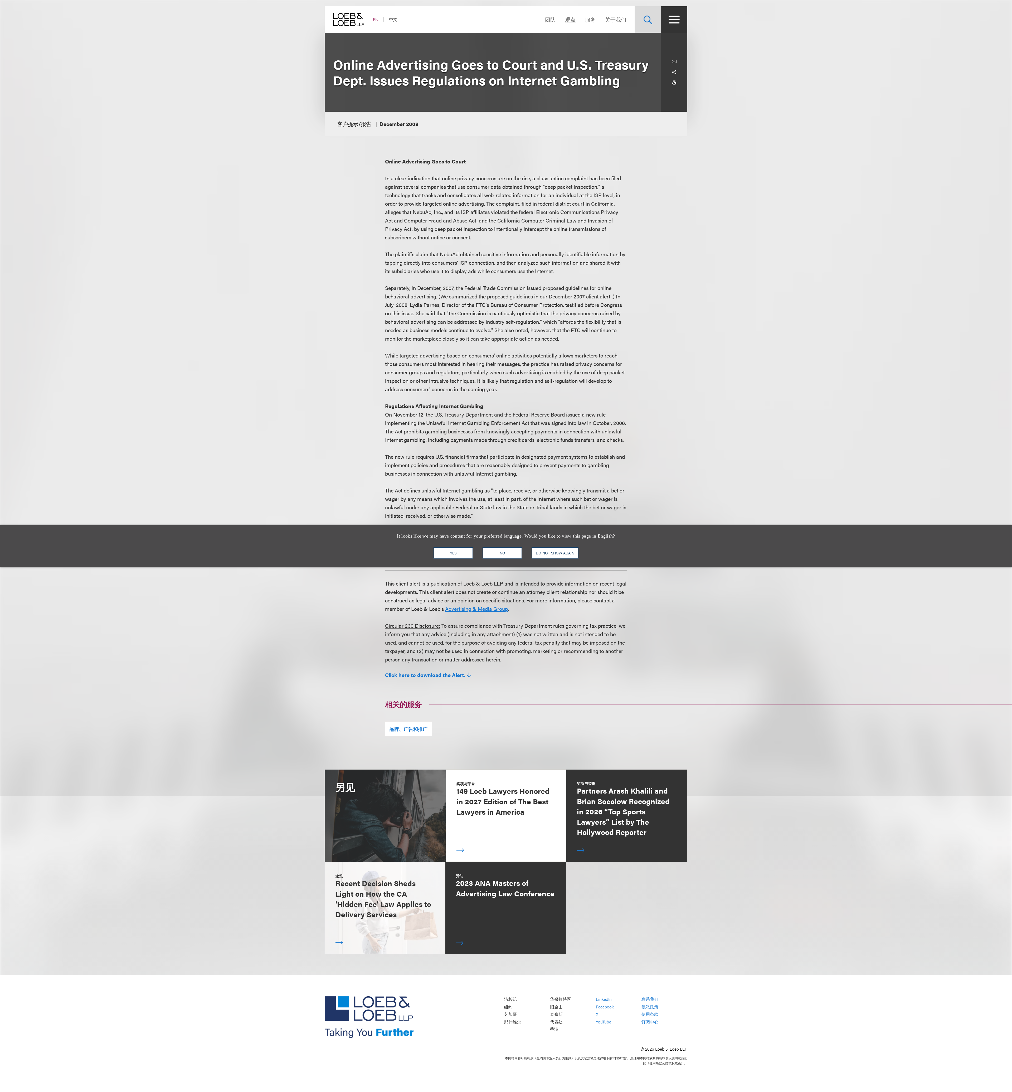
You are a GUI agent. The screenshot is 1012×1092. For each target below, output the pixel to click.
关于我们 (615, 19)
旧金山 (556, 1007)
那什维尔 (512, 1022)
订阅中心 (649, 1022)
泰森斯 (556, 1014)
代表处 (556, 1022)
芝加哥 (510, 1014)
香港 (554, 1029)
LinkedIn (604, 999)
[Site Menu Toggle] (674, 19)
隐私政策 (649, 1007)
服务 (590, 19)
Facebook (605, 1007)
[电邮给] (674, 61)
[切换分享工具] (674, 72)
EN (375, 19)
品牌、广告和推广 (408, 729)
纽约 (508, 1007)
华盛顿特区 (560, 999)
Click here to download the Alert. (425, 675)
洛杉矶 (510, 999)
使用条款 (649, 1014)
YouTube (603, 1022)
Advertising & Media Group (476, 608)
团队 (550, 19)
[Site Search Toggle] (648, 19)
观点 (570, 19)
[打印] (674, 83)
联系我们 (649, 999)
